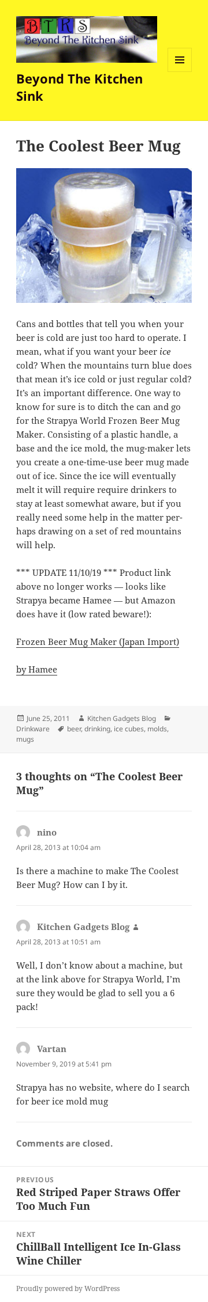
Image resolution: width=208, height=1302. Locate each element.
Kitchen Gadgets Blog (121, 718)
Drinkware (33, 729)
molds (157, 729)
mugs (25, 739)
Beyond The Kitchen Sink (79, 87)
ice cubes (129, 729)
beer (74, 729)
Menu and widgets (180, 71)
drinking (97, 729)
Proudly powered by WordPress (68, 1288)
